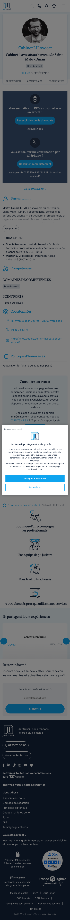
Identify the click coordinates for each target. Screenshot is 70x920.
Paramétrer (35, 487)
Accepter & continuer (35, 478)
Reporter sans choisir (13, 429)
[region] (35, 460)
